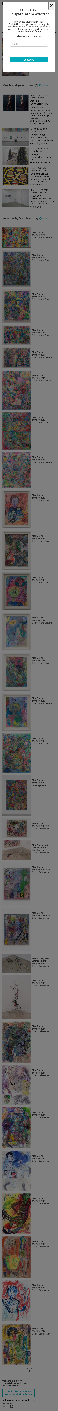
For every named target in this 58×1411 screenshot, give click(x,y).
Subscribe (29, 59)
